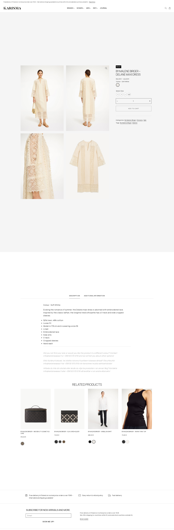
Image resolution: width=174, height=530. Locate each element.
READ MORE (84, 519)
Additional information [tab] (94, 296)
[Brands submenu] (74, 8)
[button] (106, 68)
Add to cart (133, 108)
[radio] (117, 84)
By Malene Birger (130, 120)
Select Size (120, 91)
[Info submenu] (97, 8)
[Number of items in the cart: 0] (169, 8)
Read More (92, 2)
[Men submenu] (90, 8)
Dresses (140, 120)
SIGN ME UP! (48, 522)
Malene (134, 123)
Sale (144, 120)
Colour (118, 81)
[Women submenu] (83, 8)
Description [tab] (74, 296)
